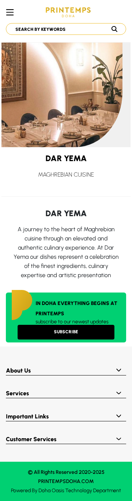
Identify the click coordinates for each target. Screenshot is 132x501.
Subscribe (66, 331)
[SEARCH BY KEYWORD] (63, 29)
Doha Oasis (51, 490)
